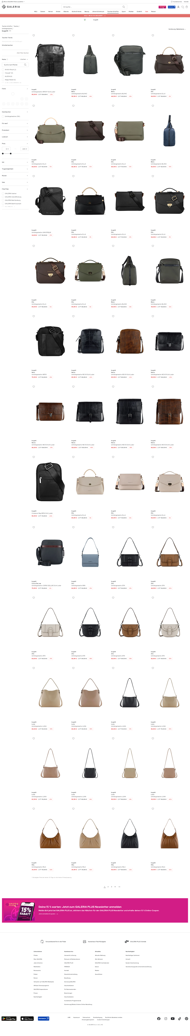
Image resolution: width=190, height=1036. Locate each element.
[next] (119, 886)
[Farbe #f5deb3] (17, 93)
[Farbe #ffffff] (12, 93)
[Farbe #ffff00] (17, 98)
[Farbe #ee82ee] (8, 98)
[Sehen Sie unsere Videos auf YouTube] (173, 1019)
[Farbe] (12, 103)
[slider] (3, 153)
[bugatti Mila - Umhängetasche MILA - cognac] (50, 833)
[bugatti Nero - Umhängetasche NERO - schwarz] (50, 341)
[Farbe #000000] (3, 93)
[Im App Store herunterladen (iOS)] (27, 1018)
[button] (13, 2)
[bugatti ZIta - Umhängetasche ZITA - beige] (129, 552)
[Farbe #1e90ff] (3, 98)
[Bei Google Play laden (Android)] (9, 1018)
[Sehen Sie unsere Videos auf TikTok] (180, 1019)
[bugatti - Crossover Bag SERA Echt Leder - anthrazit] (50, 482)
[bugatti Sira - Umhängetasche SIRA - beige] (90, 552)
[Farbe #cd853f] (21, 93)
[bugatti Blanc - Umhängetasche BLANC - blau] (90, 60)
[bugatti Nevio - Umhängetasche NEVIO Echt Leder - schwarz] (90, 411)
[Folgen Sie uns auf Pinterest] (187, 1019)
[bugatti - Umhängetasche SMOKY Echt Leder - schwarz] (50, 60)
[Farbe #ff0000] (12, 98)
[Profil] (178, 7)
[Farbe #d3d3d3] (8, 93)
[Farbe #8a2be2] (26, 98)
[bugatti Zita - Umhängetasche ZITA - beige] (90, 622)
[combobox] (177, 29)
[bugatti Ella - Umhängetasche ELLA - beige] (169, 60)
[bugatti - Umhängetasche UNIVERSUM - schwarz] (50, 201)
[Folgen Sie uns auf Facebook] (159, 1019)
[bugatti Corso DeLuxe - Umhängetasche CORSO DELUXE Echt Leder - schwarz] (50, 552)
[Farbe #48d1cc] (21, 98)
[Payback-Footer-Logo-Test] (43, 1018)
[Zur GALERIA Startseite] (11, 7)
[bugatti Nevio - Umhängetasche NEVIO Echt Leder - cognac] (90, 341)
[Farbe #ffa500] (8, 103)
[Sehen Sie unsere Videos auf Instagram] (166, 1019)
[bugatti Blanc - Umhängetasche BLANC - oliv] (129, 60)
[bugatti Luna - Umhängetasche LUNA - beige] (50, 693)
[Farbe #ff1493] (3, 103)
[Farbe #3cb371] (26, 93)
